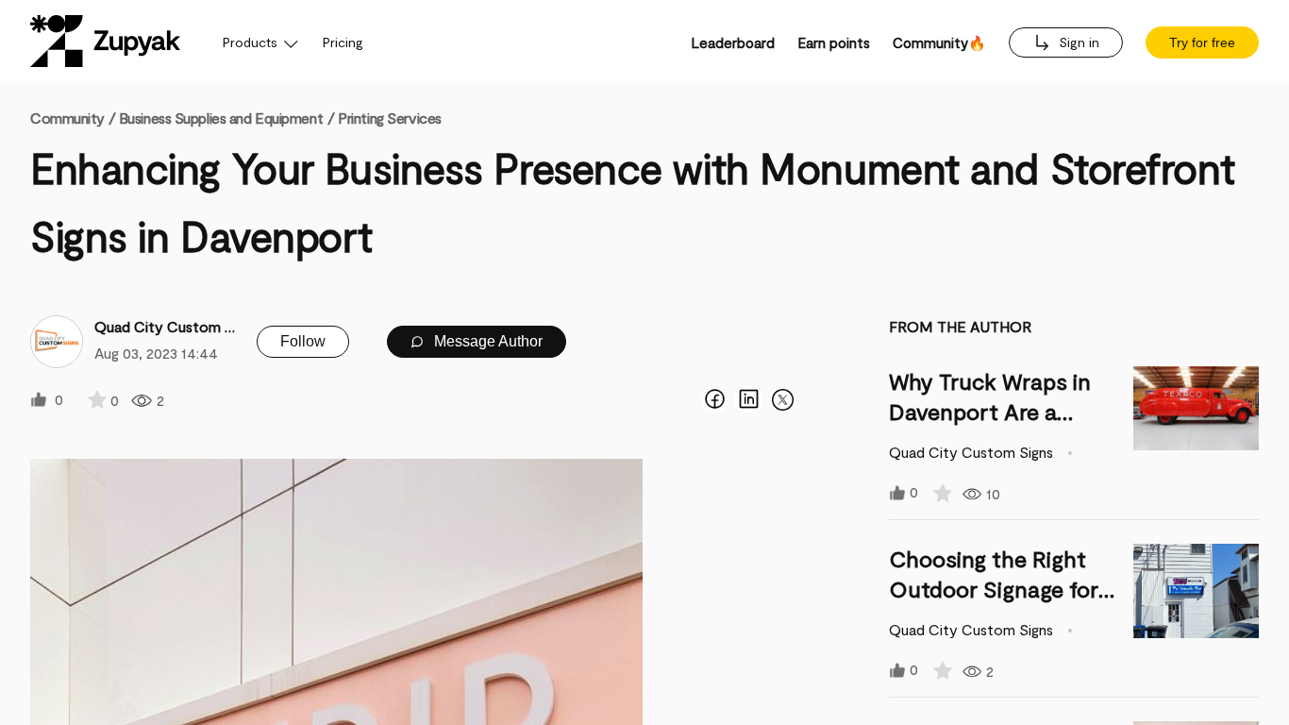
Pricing (343, 42)
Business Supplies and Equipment (221, 117)
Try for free (1202, 42)
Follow (303, 341)
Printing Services (390, 117)
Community (72, 117)
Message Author (486, 341)
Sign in (1077, 42)
